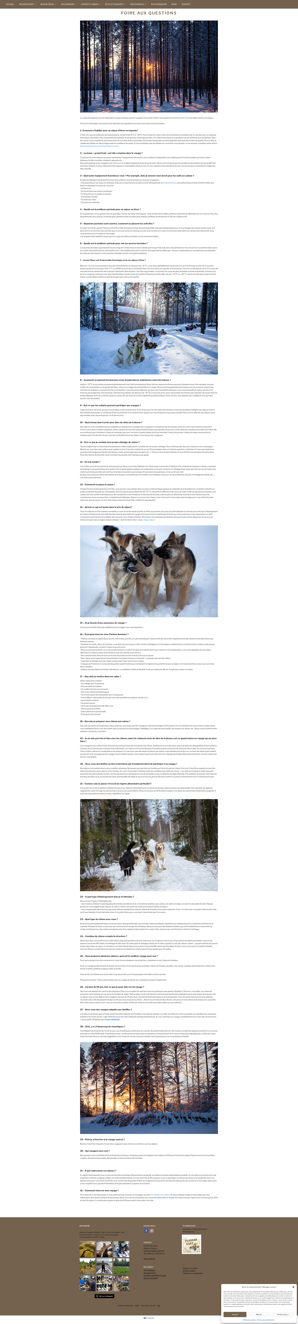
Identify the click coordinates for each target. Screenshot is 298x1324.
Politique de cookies (249, 1320)
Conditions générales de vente (155, 1275)
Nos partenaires (150, 1273)
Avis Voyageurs (159, 4)
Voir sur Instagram (106, 1296)
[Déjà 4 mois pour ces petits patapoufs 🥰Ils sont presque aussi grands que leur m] (121, 1249)
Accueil (10, 4)
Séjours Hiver (26, 4)
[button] (293, 1287)
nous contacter (113, 1019)
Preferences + (283, 1315)
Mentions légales (189, 1271)
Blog (174, 4)
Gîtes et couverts (114, 4)
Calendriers (67, 4)
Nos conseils (137, 4)
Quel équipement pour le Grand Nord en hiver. (99, 146)
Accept (235, 1315)
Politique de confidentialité (265, 1320)
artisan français (169, 183)
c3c (158, 1306)
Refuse (259, 1315)
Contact (186, 4)
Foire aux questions (151, 1278)
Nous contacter (149, 1259)
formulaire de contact (160, 1195)
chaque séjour (148, 520)
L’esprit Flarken (89, 4)
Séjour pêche (47, 4)
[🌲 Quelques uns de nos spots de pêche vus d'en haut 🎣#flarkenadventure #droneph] (87, 1249)
